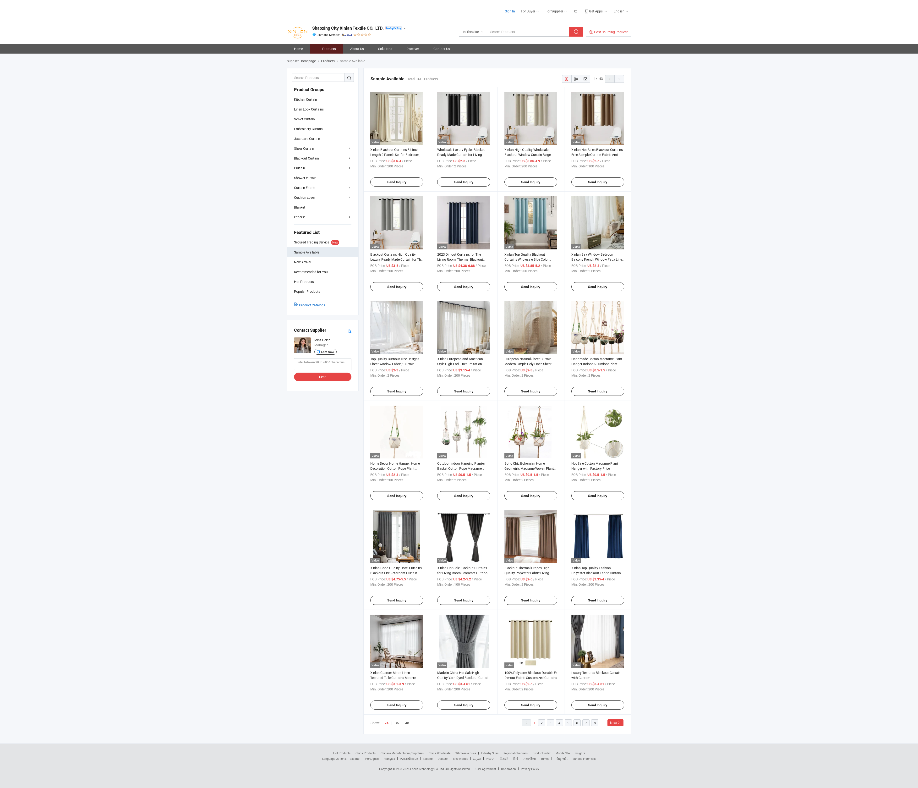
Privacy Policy (530, 769)
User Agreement (485, 769)
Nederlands (460, 758)
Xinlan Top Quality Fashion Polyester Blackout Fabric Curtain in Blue (597, 573)
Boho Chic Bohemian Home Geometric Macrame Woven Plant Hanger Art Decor (529, 468)
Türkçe (545, 758)
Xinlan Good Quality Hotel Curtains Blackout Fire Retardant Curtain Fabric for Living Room (396, 573)
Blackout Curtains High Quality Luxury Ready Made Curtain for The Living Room (396, 259)
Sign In (510, 11)
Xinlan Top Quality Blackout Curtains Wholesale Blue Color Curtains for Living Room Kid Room (530, 259)
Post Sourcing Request (611, 32)
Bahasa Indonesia (584, 758)
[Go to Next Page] (619, 79)
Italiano (428, 758)
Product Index (542, 753)
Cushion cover (304, 197)
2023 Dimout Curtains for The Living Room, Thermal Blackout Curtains (460, 259)
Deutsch (443, 758)
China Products (365, 753)
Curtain (299, 168)
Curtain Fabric (304, 187)
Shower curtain (305, 178)
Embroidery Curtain (308, 129)
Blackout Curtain (306, 158)
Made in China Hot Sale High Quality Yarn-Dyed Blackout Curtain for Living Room (463, 677)
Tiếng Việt (561, 758)
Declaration (508, 769)
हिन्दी (516, 758)
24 (386, 723)
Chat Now (327, 352)
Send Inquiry (396, 182)
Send (323, 377)
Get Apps (595, 11)
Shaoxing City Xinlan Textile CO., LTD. (348, 28)
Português (372, 758)
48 (407, 723)
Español (355, 758)
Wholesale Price (465, 753)
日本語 (504, 758)
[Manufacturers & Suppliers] (317, 9)
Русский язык (409, 758)
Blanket (299, 207)
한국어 (490, 758)
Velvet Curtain (304, 119)
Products (329, 48)
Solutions (385, 48)
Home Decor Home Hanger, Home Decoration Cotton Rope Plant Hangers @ (395, 468)
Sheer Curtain (304, 148)
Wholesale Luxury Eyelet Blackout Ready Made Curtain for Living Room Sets (462, 154)
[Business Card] (349, 330)
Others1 (300, 217)
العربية (477, 758)
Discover (412, 48)
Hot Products (341, 753)
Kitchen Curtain (305, 99)
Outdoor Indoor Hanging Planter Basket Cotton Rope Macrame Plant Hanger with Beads (461, 468)
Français (389, 758)
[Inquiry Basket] (576, 11)
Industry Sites (489, 753)
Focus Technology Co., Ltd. (427, 769)
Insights (580, 753)
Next (613, 722)
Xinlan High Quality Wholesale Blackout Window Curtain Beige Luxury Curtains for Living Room (528, 154)
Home (298, 48)
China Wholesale (439, 753)
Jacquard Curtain (307, 138)
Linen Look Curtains (309, 109)
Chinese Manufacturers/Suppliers (402, 753)
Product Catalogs (312, 305)
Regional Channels (515, 753)
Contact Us (441, 48)
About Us (357, 48)
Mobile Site (563, 753)
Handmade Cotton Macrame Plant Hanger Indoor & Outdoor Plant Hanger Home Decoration (596, 364)
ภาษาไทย (530, 758)
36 (397, 723)
